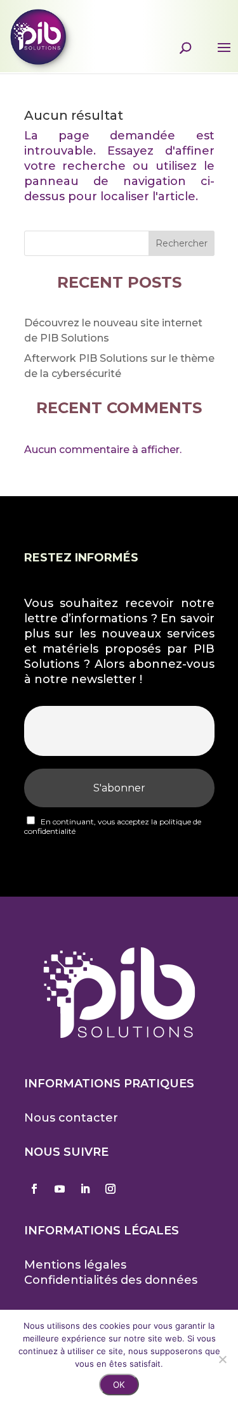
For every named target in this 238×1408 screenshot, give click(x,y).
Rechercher (181, 243)
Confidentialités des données (110, 1280)
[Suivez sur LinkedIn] (85, 1189)
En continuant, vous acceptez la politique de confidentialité (113, 826)
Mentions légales (75, 1265)
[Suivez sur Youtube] (60, 1189)
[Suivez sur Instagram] (110, 1189)
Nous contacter (71, 1118)
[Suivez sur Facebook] (34, 1189)
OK (119, 1384)
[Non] (222, 1359)
